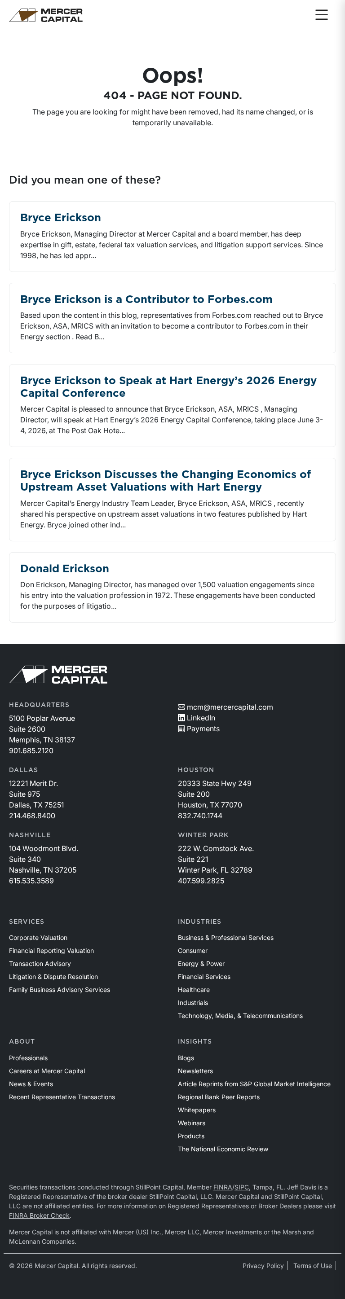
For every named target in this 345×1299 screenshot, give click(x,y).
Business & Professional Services (226, 937)
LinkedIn (201, 717)
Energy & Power (201, 963)
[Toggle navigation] (321, 15)
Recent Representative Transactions (62, 1097)
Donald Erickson (64, 569)
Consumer (193, 950)
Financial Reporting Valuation (51, 950)
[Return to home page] (46, 15)
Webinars (191, 1123)
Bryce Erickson (60, 218)
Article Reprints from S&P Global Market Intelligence (254, 1084)
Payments (203, 728)
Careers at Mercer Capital (47, 1071)
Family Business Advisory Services (59, 989)
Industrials (193, 1002)
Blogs (186, 1058)
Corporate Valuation (38, 937)
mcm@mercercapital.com (230, 706)
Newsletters (195, 1071)
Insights (195, 1042)
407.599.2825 (201, 880)
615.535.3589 (31, 880)
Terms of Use (312, 1265)
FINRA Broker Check (39, 1215)
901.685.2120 (31, 750)
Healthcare (194, 989)
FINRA (222, 1187)
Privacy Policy (263, 1265)
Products (191, 1136)
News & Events (31, 1084)
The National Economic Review (223, 1149)
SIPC (241, 1187)
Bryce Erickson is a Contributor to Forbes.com (146, 299)
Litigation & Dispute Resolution (53, 976)
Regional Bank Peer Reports (219, 1097)
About (22, 1042)
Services (26, 922)
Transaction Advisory (40, 963)
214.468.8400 (32, 815)
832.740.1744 (200, 815)
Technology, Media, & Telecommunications (240, 1015)
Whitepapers (197, 1110)
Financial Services (204, 976)
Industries (199, 922)
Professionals (28, 1058)
